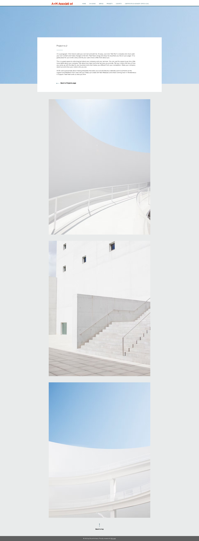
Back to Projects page (68, 83)
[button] (99, 167)
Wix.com (113, 538)
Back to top (99, 529)
